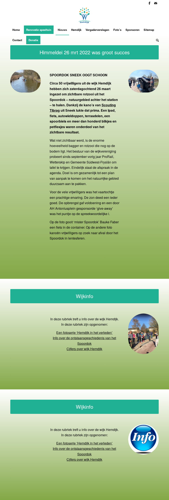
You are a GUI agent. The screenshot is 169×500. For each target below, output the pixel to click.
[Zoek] (156, 40)
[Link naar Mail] (156, 3)
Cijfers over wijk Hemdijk (84, 348)
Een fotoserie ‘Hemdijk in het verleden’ (84, 332)
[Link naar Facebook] (149, 3)
